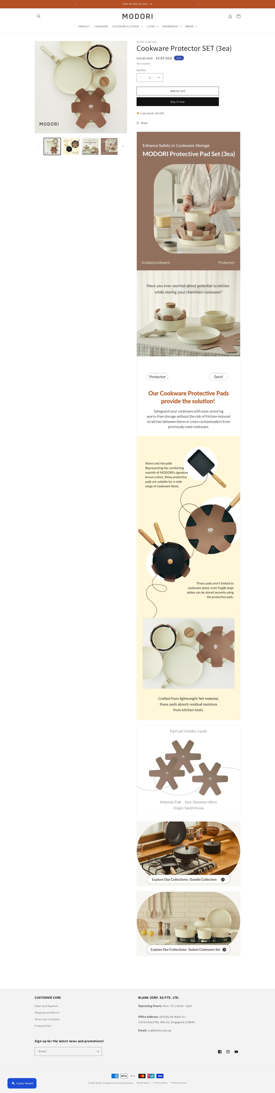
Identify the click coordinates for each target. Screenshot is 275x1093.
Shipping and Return (47, 1012)
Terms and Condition (47, 1019)
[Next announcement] (198, 4)
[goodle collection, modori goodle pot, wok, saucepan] (188, 886)
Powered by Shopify (123, 1083)
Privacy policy (160, 1082)
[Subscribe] (98, 1051)
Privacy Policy (43, 1025)
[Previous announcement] (76, 4)
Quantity (141, 70)
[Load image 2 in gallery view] (71, 146)
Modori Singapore (104, 1083)
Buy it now (178, 101)
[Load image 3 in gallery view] (90, 146)
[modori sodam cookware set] (188, 956)
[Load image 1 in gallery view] (52, 146)
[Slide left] (39, 146)
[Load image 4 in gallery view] (109, 146)
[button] (39, 16)
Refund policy (143, 1082)
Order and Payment (46, 1006)
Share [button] (144, 123)
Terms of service (179, 1082)
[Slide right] (123, 146)
